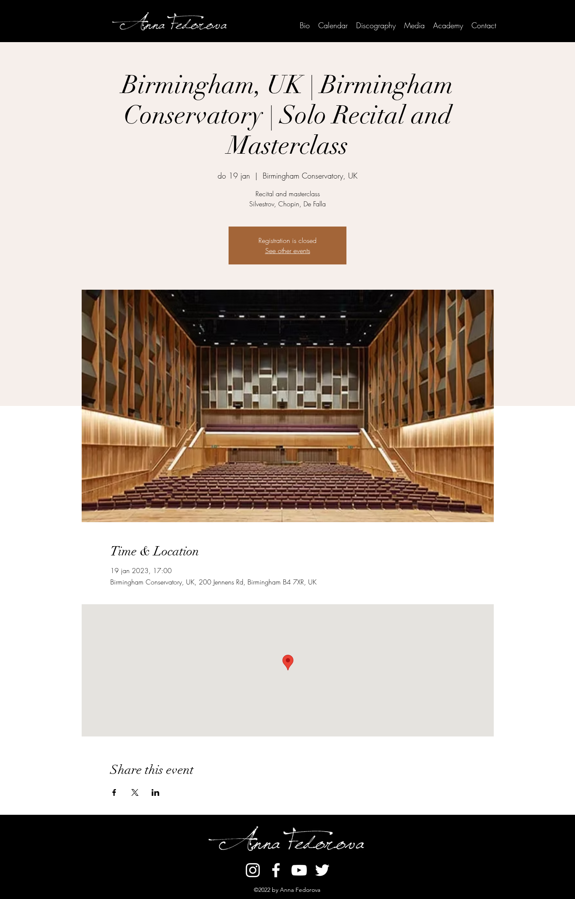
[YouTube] (299, 870)
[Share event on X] (135, 792)
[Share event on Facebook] (114, 792)
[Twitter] (322, 870)
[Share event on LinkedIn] (156, 792)
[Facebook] (275, 870)
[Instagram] (252, 870)
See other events (287, 250)
